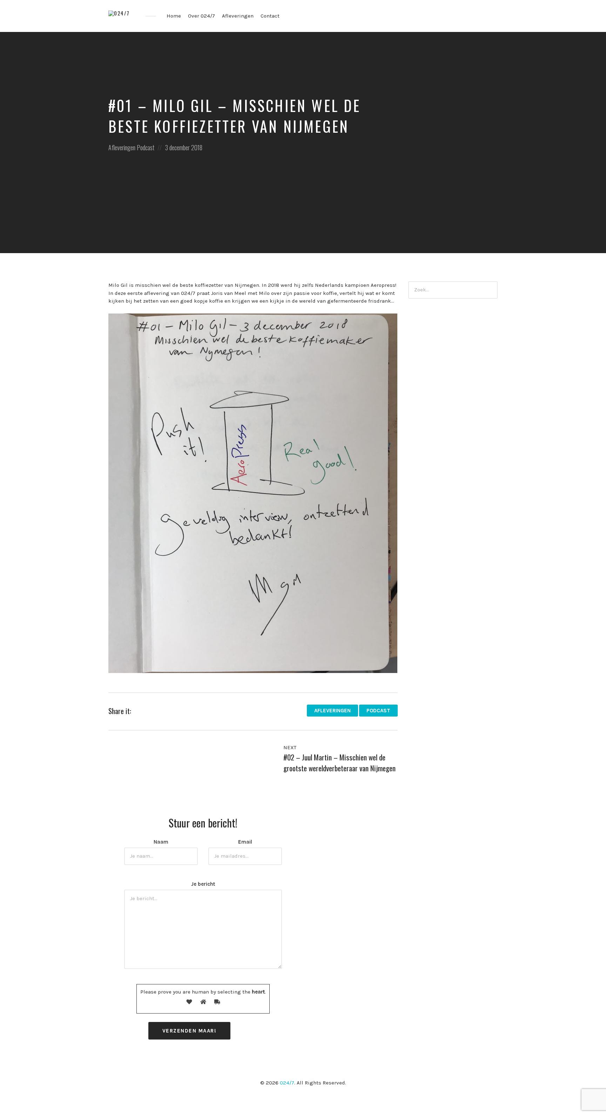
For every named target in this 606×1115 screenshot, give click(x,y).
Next (290, 747)
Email (245, 842)
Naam (161, 842)
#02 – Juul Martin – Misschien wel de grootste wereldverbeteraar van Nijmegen (339, 763)
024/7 (287, 1083)
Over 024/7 (201, 16)
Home (174, 16)
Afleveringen (238, 16)
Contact (270, 16)
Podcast (145, 147)
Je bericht (203, 884)
